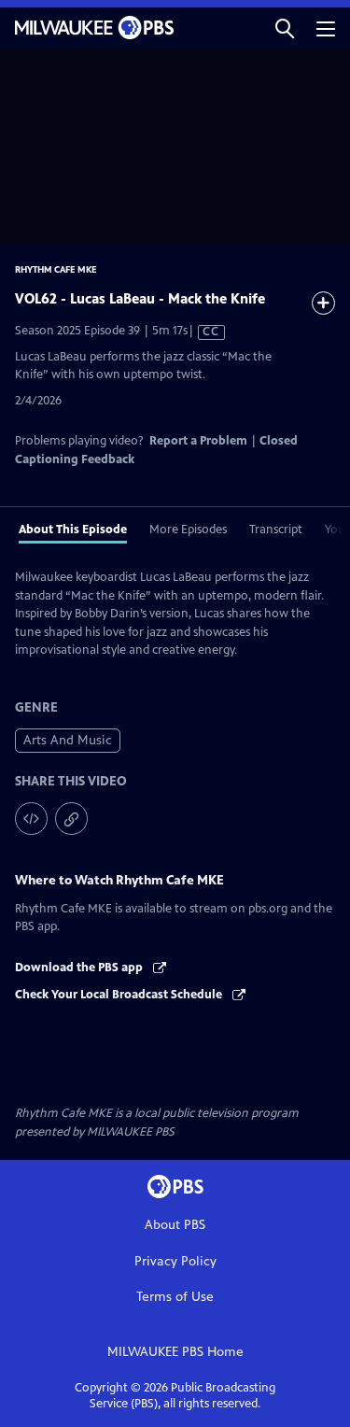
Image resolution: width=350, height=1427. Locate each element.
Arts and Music (67, 740)
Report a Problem (198, 440)
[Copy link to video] (71, 818)
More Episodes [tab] (188, 529)
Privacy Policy (175, 1261)
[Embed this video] (31, 818)
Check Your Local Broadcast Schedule (120, 994)
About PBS (175, 1225)
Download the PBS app (80, 967)
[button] (284, 27)
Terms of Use (175, 1297)
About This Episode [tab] (73, 529)
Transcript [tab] (275, 529)
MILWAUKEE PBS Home (175, 1352)
